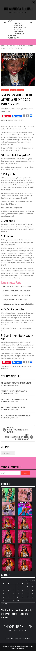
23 (22, 597)
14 (13, 593)
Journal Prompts (19, 34)
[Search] (31, 22)
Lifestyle (21, 25)
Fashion (16, 25)
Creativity (23, 27)
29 (18, 601)
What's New (20, 90)
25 (32, 597)
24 (27, 597)
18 (32, 593)
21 (13, 597)
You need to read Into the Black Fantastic (16, 291)
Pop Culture (17, 29)
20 (8, 597)
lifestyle (13, 366)
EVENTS (7, 366)
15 (18, 593)
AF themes (22, 648)
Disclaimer (18, 639)
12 (3, 593)
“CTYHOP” (27, 343)
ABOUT (10, 21)
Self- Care (17, 27)
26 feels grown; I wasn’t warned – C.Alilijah (16, 295)
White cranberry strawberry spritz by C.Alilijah (17, 286)
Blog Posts (18, 23)
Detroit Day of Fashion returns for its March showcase (17, 437)
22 (18, 597)
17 (27, 593)
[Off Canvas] (4, 22)
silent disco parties (23, 366)
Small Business (18, 32)
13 (8, 593)
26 (3, 601)
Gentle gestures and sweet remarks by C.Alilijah (18, 304)
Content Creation (13, 38)
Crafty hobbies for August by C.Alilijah (15, 300)
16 (22, 593)
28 (13, 601)
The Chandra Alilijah (18, 9)
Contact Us (14, 36)
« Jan (2, 603)
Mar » (6, 603)
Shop (9, 36)
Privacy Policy (9, 639)
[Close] (33, 2)
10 (27, 590)
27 (8, 601)
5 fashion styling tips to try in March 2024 (17, 430)
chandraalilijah (7, 120)
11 (32, 590)
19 (3, 597)
